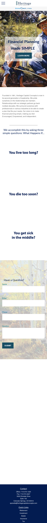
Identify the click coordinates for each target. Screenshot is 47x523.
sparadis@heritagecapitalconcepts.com (23, 503)
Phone (4, 312)
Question (5, 326)
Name (4, 284)
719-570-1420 (26, 492)
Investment (23, 513)
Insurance (23, 518)
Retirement (23, 510)
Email (4, 298)
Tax (23, 521)
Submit (7, 345)
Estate (23, 516)
